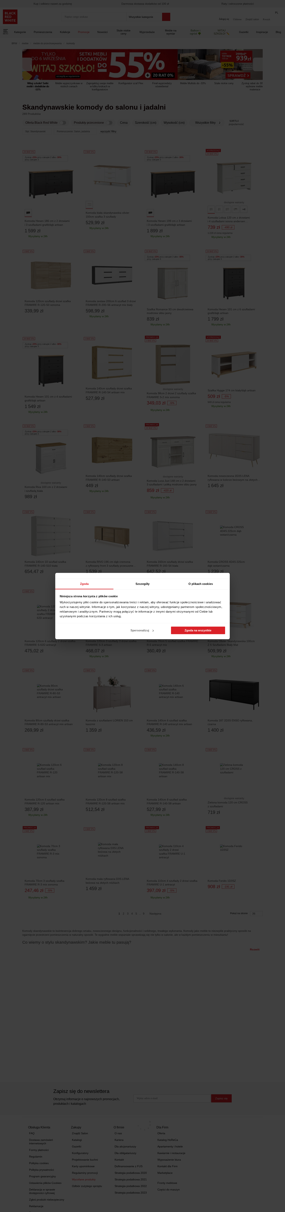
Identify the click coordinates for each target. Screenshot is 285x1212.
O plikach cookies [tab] (200, 583)
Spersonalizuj (139, 630)
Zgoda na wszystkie (198, 630)
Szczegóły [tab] (143, 583)
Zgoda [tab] (84, 583)
